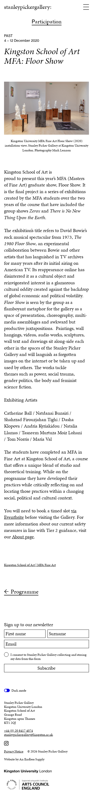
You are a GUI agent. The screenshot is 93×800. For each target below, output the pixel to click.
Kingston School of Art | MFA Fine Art (30, 565)
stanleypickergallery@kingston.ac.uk (28, 735)
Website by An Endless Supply (24, 759)
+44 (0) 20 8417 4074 (18, 731)
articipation (47, 22)
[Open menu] (86, 7)
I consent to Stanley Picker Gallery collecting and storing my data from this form (48, 656)
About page (23, 537)
